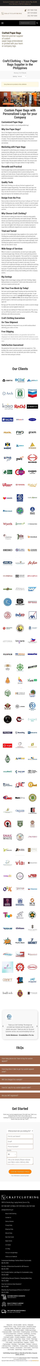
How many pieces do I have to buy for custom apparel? (17, 1059)
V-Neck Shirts (15, 1346)
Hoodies (29, 1337)
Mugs (23, 1339)
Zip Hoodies (11, 1349)
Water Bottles (5, 1347)
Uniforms (34, 1344)
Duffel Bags (27, 1333)
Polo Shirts (25, 1340)
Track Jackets (21, 1344)
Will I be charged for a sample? (12, 1079)
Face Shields (25, 1335)
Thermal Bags (6, 1344)
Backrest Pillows (8, 1326)
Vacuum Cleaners (27, 1349)
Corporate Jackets (7, 1332)
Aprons (25, 1325)
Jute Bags (10, 1339)
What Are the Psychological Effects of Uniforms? (15, 1290)
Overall (28, 1339)
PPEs (36, 1340)
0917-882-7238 (32, 10)
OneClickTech (35, 1360)
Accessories (9, 1325)
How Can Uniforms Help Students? (11, 1284)
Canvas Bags (7, 1330)
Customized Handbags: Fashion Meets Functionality (16, 1260)
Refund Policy (8, 1233)
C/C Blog (7, 1248)
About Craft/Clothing (10, 1213)
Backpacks (30, 1325)
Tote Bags (14, 1344)
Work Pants (35, 1347)
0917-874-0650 (32, 13)
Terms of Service (9, 1221)
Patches (5, 1340)
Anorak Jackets (18, 1325)
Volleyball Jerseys (33, 1346)
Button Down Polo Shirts (28, 1328)
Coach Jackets (20, 1330)
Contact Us (8, 1217)
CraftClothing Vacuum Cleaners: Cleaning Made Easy (16, 1278)
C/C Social (8, 1245)
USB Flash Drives (6, 1346)
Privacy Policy (8, 1225)
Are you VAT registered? (10, 1095)
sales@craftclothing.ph (7, 1209)
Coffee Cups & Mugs (30, 1330)
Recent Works (8, 1241)
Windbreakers (19, 1347)
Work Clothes (27, 1347)
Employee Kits (9, 1335)
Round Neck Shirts (18, 1342)
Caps (14, 1330)
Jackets (34, 1337)
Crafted (29, 1360)
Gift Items (31, 1335)
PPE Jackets (9, 1342)
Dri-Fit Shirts (34, 1332)
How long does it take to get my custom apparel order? (18, 1070)
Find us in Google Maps (11, 1252)
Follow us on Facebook (11, 1256)
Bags (15, 1326)
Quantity (9, 1150)
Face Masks (17, 1335)
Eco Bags (33, 1333)
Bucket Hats (18, 1328)
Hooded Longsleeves (20, 1337)
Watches (12, 1347)
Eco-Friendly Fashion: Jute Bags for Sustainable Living (16, 1272)
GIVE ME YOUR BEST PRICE (20, 1172)
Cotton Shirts (16, 1332)
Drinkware (20, 1333)
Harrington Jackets (9, 1337)
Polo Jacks (10, 1340)
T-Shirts (32, 1342)
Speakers (26, 1342)
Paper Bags (34, 1339)
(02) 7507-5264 (32, 16)
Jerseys (5, 1339)
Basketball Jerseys (31, 1326)
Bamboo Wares (21, 1326)
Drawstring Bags (25, 1332)
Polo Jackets (18, 1340)
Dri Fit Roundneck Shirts (10, 1333)
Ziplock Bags (18, 1349)
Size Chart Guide (9, 1237)
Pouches (31, 1340)
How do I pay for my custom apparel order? (16, 1087)
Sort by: (15, 76)
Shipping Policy (9, 1229)
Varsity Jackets (24, 1346)
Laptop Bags (17, 1339)
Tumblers (28, 1344)
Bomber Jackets (9, 1328)
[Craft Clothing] (11, 13)
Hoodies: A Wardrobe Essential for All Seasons (15, 1266)
